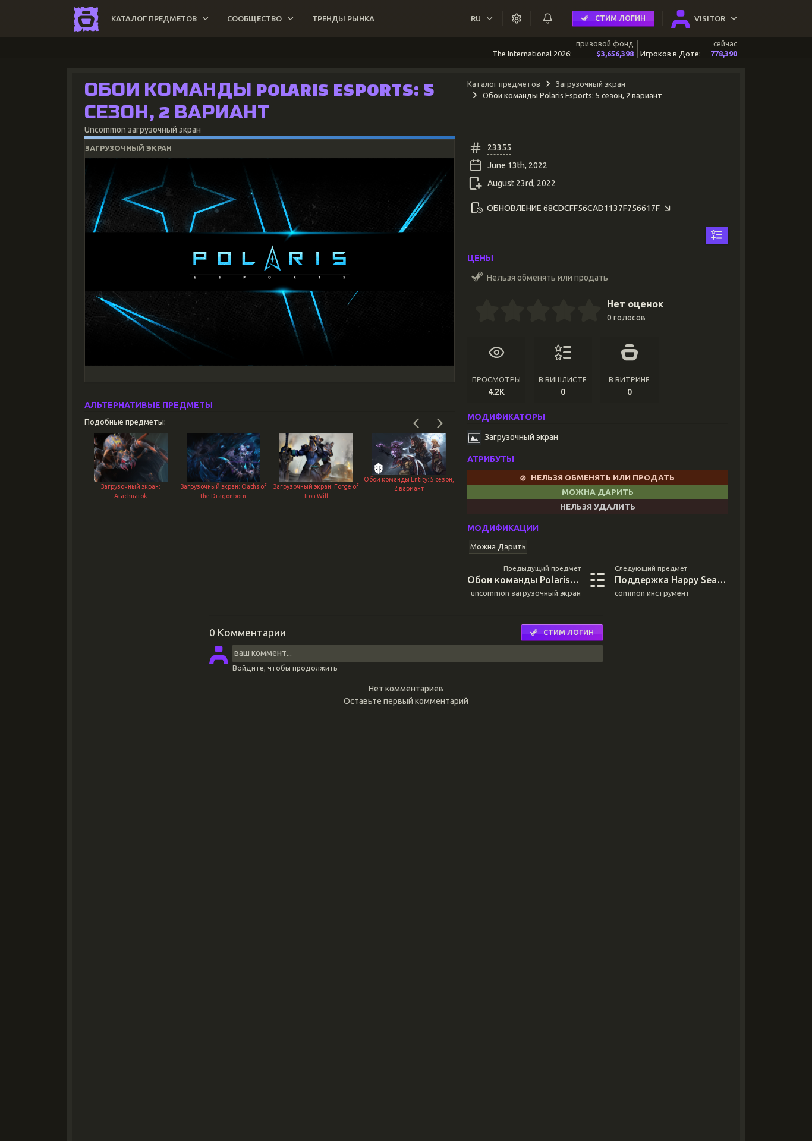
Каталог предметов (503, 84)
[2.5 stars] (532, 312)
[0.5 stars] (480, 312)
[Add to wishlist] (717, 235)
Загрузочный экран (590, 84)
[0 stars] (471, 312)
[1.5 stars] (506, 312)
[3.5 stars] (557, 312)
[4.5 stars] (583, 312)
